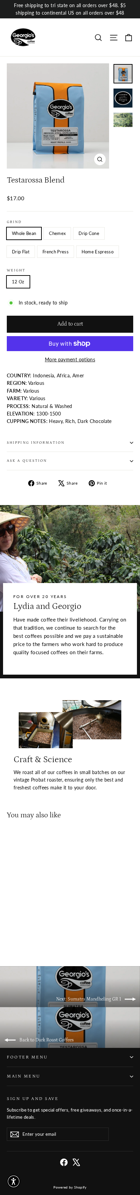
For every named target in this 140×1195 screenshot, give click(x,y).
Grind (14, 222)
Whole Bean (24, 233)
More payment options (70, 359)
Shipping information (36, 443)
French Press (55, 251)
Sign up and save (32, 1098)
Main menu (23, 1076)
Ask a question (27, 461)
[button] (13, 1181)
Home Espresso (97, 251)
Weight (16, 270)
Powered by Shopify (69, 1187)
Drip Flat (21, 251)
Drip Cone (88, 233)
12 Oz (18, 281)
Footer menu (27, 1057)
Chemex (57, 233)
